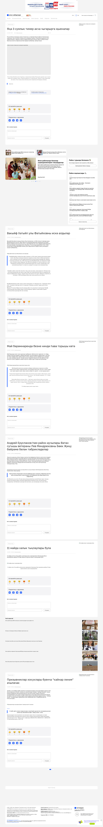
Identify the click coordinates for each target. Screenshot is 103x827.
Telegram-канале (13, 92)
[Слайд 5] (39, 181)
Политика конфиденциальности (13, 822)
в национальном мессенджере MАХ (39, 92)
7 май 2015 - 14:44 (10, 453)
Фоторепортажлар (16, 18)
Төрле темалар (51, 787)
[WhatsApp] (21, 120)
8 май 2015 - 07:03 (10, 237)
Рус (73, 15)
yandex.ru (8, 708)
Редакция (47, 18)
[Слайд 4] (37, 181)
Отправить (47, 138)
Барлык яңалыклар (83, 221)
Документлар (54, 18)
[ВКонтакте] (10, 120)
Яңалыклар (10, 24)
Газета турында (34, 18)
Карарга (92, 823)
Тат (78, 15)
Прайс (41, 18)
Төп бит (9, 18)
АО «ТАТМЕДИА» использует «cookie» (14, 820)
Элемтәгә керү (26, 18)
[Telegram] (17, 120)
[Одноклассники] (13, 120)
